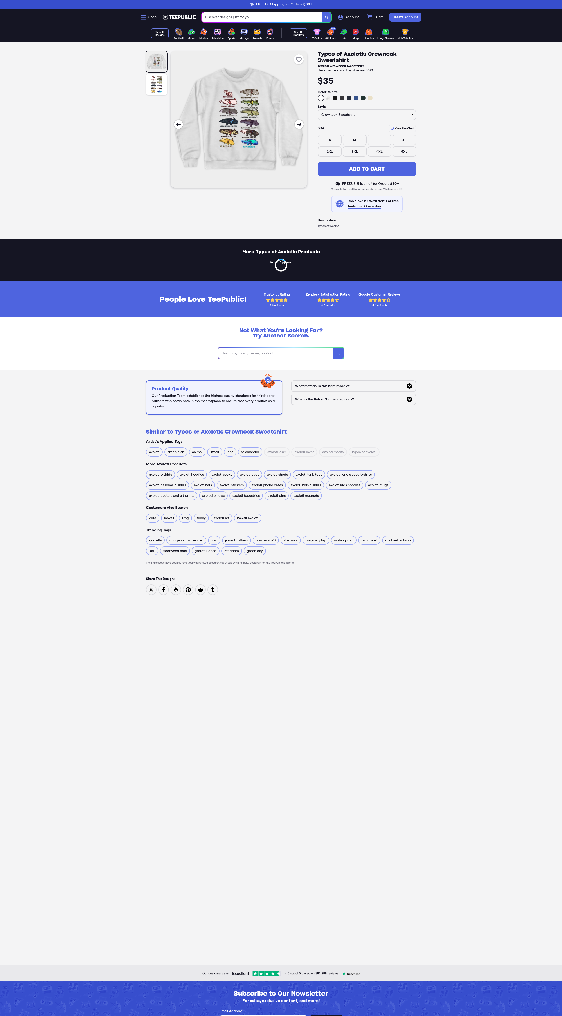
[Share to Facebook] (163, 589)
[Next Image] (299, 124)
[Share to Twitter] (151, 589)
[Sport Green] (363, 98)
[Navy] (349, 98)
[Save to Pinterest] (188, 589)
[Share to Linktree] (176, 589)
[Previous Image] (178, 124)
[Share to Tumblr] (212, 589)
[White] (321, 98)
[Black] (335, 98)
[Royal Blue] (356, 98)
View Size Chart (404, 128)
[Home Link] (179, 17)
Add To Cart (367, 168)
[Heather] (328, 98)
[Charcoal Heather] (342, 98)
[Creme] (370, 98)
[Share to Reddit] (200, 589)
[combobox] (262, 17)
